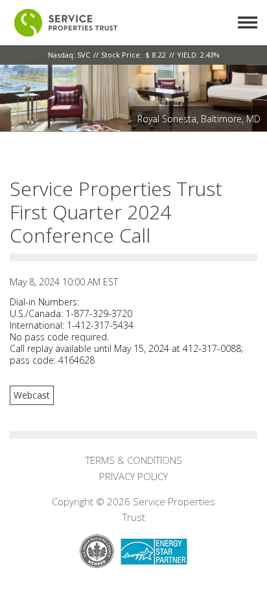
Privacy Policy (133, 476)
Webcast (32, 395)
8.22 (159, 55)
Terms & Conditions (134, 460)
